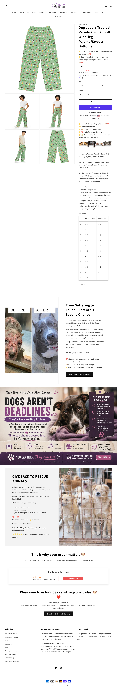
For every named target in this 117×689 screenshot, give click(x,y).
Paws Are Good (55, 685)
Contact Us (8, 644)
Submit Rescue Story (12, 661)
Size (80, 81)
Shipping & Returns (11, 637)
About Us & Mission (11, 634)
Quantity (81, 90)
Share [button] (83, 284)
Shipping (81, 72)
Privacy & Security (11, 651)
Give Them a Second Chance (79, 374)
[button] (7, 5)
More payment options (95, 112)
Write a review (73, 578)
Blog (6, 647)
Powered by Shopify (64, 685)
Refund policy (9, 658)
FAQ (6, 641)
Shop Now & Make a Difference (58, 614)
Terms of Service (10, 654)
